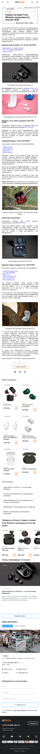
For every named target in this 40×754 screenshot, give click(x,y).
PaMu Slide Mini (8, 152)
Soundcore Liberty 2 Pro (10, 271)
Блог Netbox (12, 7)
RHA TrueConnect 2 (9, 278)
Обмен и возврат (20, 751)
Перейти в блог (20, 616)
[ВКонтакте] (20, 372)
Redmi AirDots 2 (19, 48)
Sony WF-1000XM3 (9, 273)
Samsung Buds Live (9, 280)
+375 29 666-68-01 (11, 725)
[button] (5, 544)
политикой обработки (20, 710)
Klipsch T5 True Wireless (23, 549)
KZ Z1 (26, 127)
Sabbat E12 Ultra (8, 147)
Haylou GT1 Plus (8, 51)
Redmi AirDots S (8, 48)
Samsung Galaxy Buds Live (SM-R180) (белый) (10, 437)
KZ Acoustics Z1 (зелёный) (27, 405)
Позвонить (33, 723)
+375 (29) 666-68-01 (10, 663)
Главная (4, 7)
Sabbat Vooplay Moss (29, 469)
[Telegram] (15, 372)
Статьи (20, 7)
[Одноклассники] (25, 372)
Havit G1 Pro (8, 405)
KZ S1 (31, 127)
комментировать (21, 367)
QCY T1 (5, 50)
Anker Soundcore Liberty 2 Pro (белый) (29, 436)
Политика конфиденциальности (20, 748)
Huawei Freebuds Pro (9, 276)
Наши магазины (9, 621)
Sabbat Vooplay (8, 149)
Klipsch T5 (6, 274)
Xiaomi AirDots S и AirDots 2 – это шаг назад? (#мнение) (19, 592)
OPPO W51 (22, 223)
